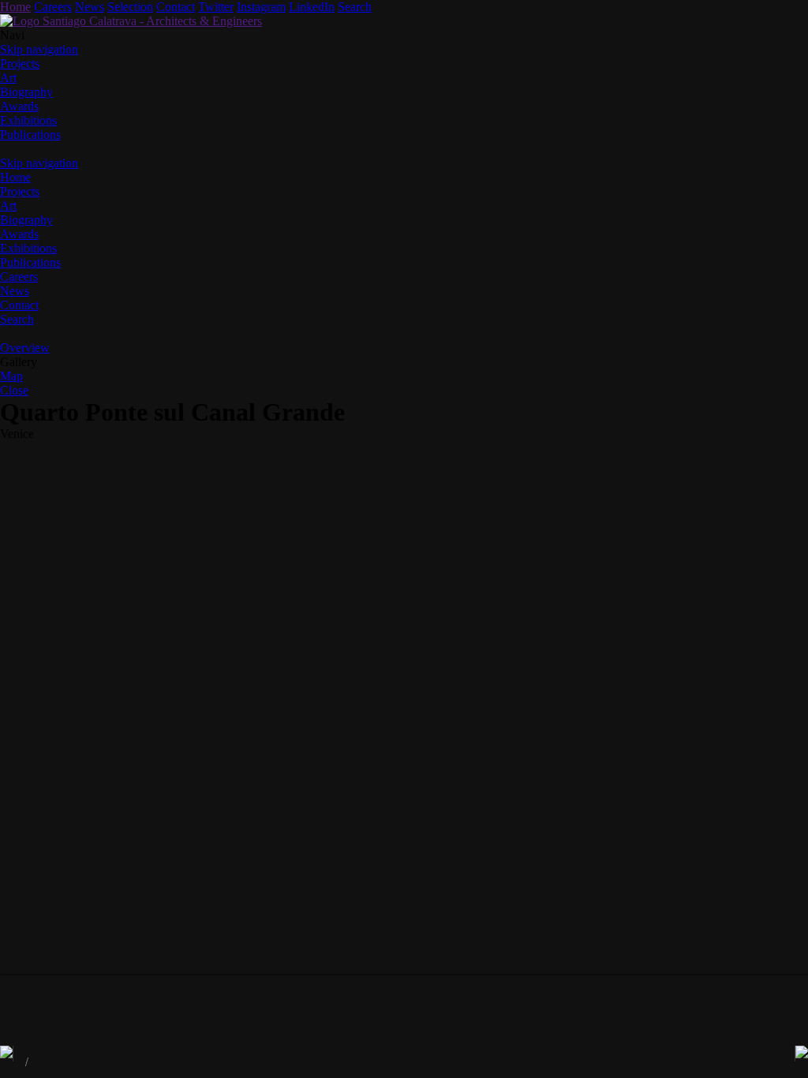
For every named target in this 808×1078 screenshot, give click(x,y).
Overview (25, 347)
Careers (53, 6)
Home (15, 6)
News (89, 6)
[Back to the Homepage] (131, 21)
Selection (130, 6)
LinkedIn (312, 6)
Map (11, 376)
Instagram (261, 6)
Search (355, 6)
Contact (175, 6)
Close (14, 390)
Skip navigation (39, 49)
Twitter (216, 6)
